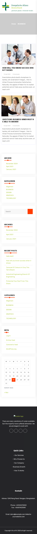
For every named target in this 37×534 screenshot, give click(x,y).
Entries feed (10, 340)
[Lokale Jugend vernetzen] (17, 6)
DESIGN (8, 192)
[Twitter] (20, 431)
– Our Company (18, 463)
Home (13, 24)
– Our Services (18, 455)
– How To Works (18, 471)
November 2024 (12, 164)
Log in (8, 336)
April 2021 (9, 166)
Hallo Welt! (10, 256)
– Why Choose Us (18, 459)
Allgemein (9, 187)
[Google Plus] (16, 431)
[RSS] (25, 431)
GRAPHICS (10, 195)
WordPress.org (11, 349)
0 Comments (15, 74)
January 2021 (11, 169)
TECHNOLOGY (11, 198)
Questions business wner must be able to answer (18, 120)
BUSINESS (22, 24)
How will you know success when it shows (18, 69)
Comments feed (12, 345)
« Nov (6, 392)
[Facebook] (11, 431)
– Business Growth (18, 467)
